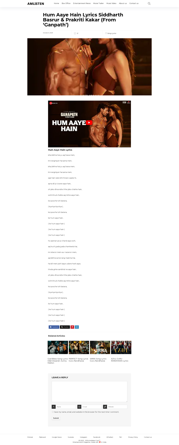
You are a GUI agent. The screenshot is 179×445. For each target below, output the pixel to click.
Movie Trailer (98, 3)
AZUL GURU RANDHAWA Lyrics (119, 360)
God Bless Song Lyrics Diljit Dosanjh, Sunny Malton (58, 361)
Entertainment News (82, 3)
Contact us (133, 3)
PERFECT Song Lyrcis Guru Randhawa (78, 360)
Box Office (66, 3)
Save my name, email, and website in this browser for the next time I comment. (86, 412)
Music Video (111, 3)
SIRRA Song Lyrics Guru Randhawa (98, 360)
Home (56, 3)
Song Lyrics (111, 33)
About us (123, 3)
